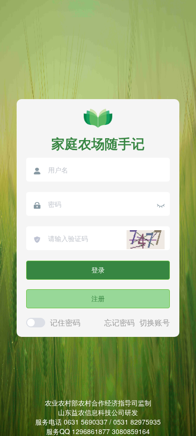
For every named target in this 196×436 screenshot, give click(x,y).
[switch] (35, 322)
